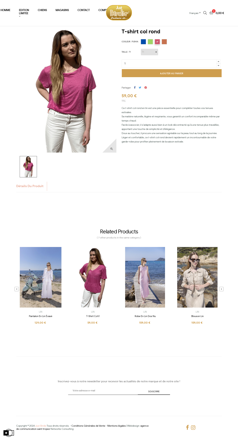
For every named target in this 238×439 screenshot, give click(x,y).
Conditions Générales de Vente (88, 426)
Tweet (140, 88)
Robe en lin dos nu (145, 316)
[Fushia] (157, 41)
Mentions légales (116, 426)
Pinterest (145, 88)
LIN (40, 312)
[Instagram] (192, 427)
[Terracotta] (164, 41)
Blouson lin (197, 316)
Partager (135, 88)
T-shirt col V (93, 316)
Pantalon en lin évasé (40, 316)
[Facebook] (187, 427)
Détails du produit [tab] (30, 186)
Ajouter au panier (171, 73)
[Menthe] (150, 41)
